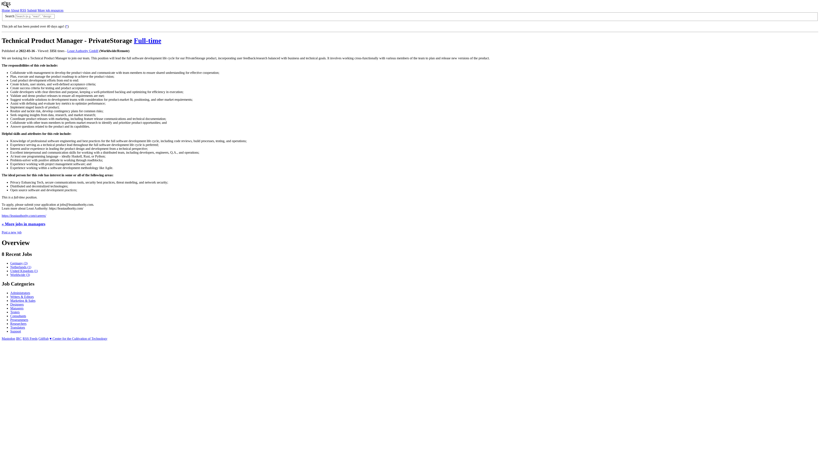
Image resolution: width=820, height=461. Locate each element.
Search (9, 16)
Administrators (20, 293)
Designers (17, 304)
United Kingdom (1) (24, 271)
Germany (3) (19, 263)
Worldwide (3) (20, 275)
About (15, 10)
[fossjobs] (6, 6)
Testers (15, 312)
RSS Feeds (30, 338)
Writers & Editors (22, 297)
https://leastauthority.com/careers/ (24, 215)
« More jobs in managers (23, 224)
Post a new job (12, 232)
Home (6, 10)
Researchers (18, 323)
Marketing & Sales (22, 300)
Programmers (19, 320)
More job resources (50, 10)
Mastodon (8, 338)
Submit (32, 10)
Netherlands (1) (20, 267)
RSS (23, 10)
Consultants (18, 316)
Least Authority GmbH (82, 51)
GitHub (43, 338)
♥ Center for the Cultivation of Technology (78, 338)
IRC (19, 338)
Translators (17, 327)
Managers (16, 308)
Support (15, 331)
